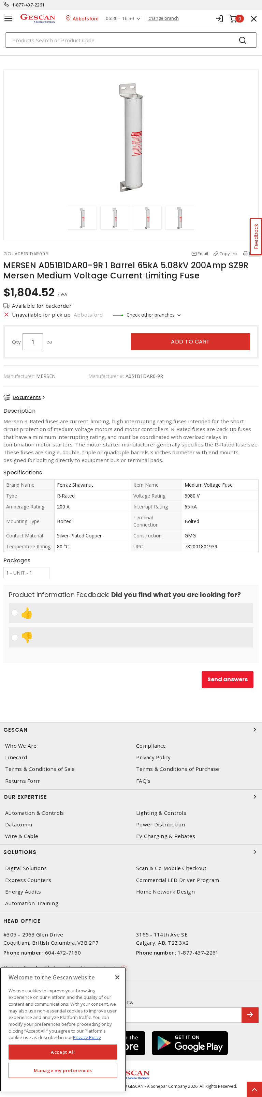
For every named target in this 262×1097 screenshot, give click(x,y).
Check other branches (151, 314)
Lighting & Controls (161, 813)
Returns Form (23, 781)
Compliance (151, 746)
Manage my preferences (63, 1070)
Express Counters (28, 880)
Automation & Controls (34, 813)
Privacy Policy (153, 757)
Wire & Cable (21, 836)
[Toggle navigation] (8, 18)
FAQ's (143, 781)
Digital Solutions (26, 868)
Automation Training (31, 903)
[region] (63, 1029)
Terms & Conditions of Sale (40, 769)
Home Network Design (165, 891)
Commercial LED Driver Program (177, 880)
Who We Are (21, 746)
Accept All (63, 1052)
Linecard (16, 757)
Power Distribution (160, 824)
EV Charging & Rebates (165, 836)
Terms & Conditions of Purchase (177, 769)
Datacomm (18, 824)
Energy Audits (23, 891)
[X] (117, 977)
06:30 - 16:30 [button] (120, 18)
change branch (163, 18)
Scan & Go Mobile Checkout (171, 868)
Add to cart (190, 342)
